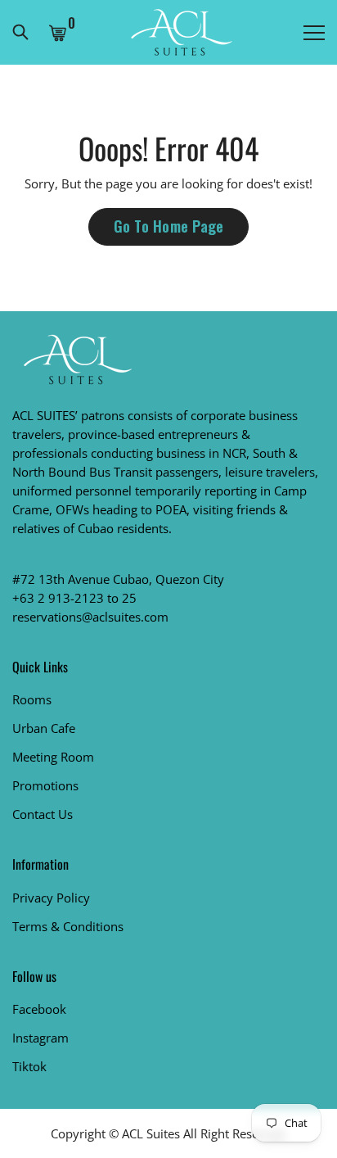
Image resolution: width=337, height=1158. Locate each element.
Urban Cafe (43, 728)
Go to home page (169, 226)
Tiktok (29, 1066)
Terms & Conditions (68, 926)
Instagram (40, 1037)
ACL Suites (151, 1133)
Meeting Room (53, 757)
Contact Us (42, 814)
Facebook (39, 1009)
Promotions (45, 785)
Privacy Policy (51, 897)
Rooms (32, 699)
